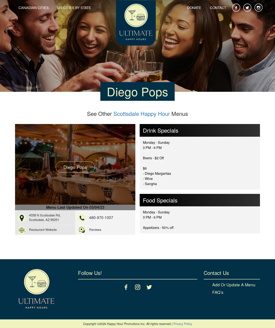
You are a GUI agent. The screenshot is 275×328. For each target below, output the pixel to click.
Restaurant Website (43, 229)
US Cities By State (74, 7)
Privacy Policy (182, 324)
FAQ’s (217, 292)
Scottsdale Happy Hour (141, 113)
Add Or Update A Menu (233, 284)
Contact (218, 7)
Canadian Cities (33, 7)
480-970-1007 (101, 217)
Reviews (95, 229)
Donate (194, 7)
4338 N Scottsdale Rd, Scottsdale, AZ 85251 (45, 217)
